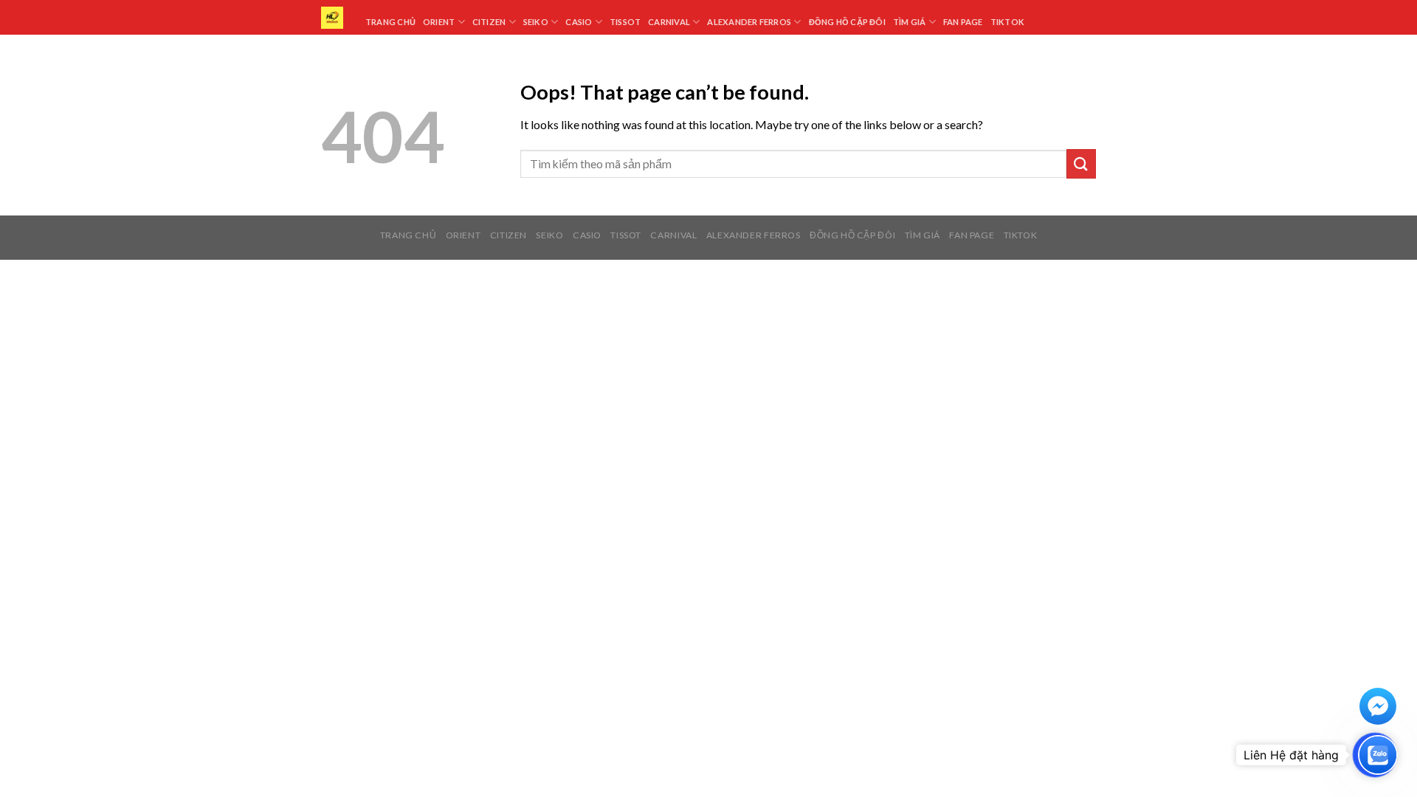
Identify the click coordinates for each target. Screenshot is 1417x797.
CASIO (587, 235)
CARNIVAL (673, 235)
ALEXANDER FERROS (753, 235)
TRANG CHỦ (408, 235)
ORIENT (463, 235)
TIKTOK (1021, 235)
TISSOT (625, 235)
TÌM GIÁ (922, 235)
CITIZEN (508, 235)
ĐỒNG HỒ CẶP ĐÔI (852, 235)
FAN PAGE (971, 235)
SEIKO (549, 235)
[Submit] (1081, 163)
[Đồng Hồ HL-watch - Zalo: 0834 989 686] (332, 18)
